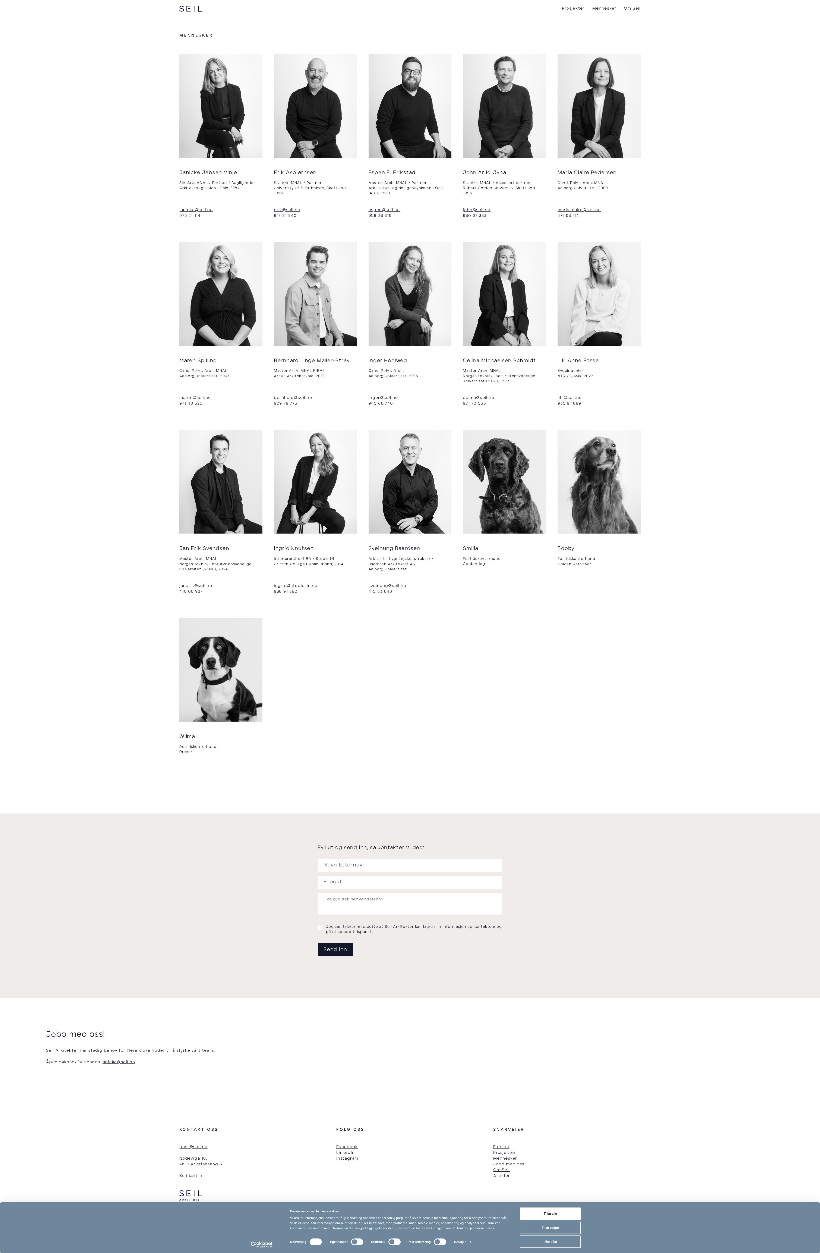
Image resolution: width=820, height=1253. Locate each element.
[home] (190, 9)
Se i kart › (191, 1176)
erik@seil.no (287, 210)
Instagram (347, 1158)
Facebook (347, 1147)
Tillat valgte (550, 1227)
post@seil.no (193, 1147)
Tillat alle (550, 1213)
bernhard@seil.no (293, 398)
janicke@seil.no (196, 210)
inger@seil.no (383, 398)
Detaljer (460, 1242)
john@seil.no (477, 210)
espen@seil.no (384, 210)
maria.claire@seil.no (579, 210)
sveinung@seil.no (387, 586)
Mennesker (604, 8)
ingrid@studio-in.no (296, 586)
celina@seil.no (478, 398)
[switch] (357, 1241)
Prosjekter (573, 8)
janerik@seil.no (195, 586)
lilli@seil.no (570, 398)
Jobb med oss (508, 1164)
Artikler (501, 1176)
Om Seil (632, 8)
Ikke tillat (550, 1241)
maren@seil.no (195, 398)
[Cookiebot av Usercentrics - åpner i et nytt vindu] (261, 1244)
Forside (501, 1147)
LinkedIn (345, 1153)
